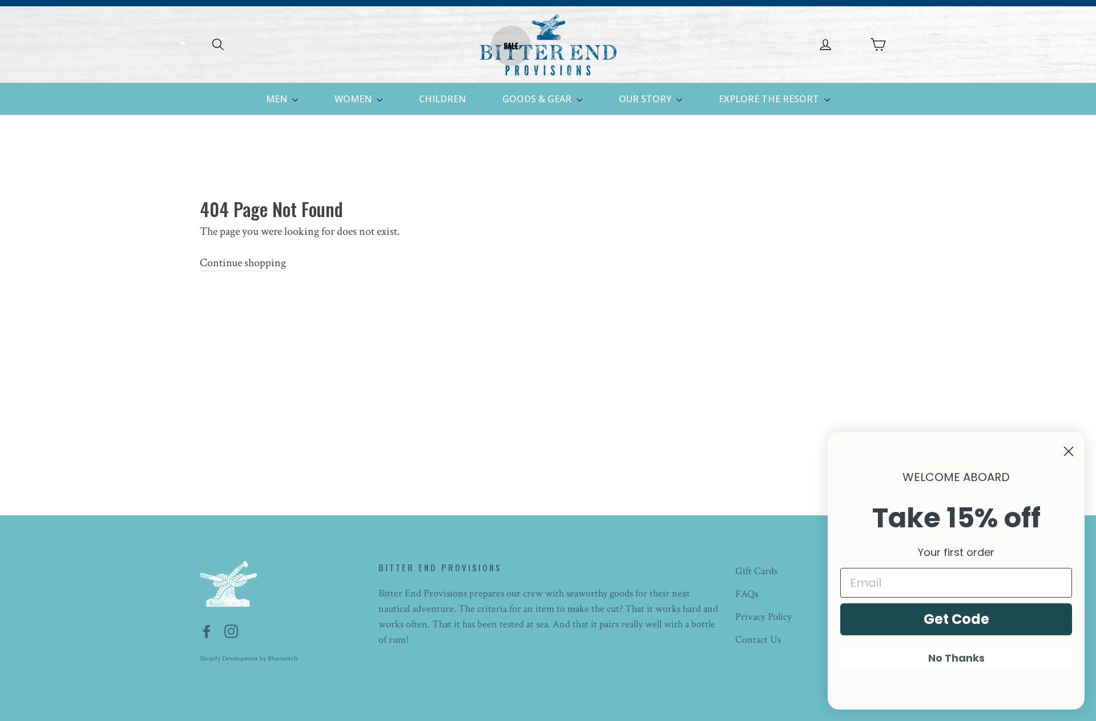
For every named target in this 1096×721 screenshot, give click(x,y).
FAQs (746, 593)
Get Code (956, 619)
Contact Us (758, 639)
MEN (277, 99)
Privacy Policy (763, 616)
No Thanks (956, 658)
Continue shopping (243, 262)
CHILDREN (442, 99)
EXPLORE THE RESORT (770, 99)
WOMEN (354, 99)
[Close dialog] (1068, 451)
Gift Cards (756, 571)
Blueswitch (282, 658)
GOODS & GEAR (538, 99)
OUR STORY (646, 99)
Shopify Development (229, 658)
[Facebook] (206, 630)
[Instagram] (231, 630)
